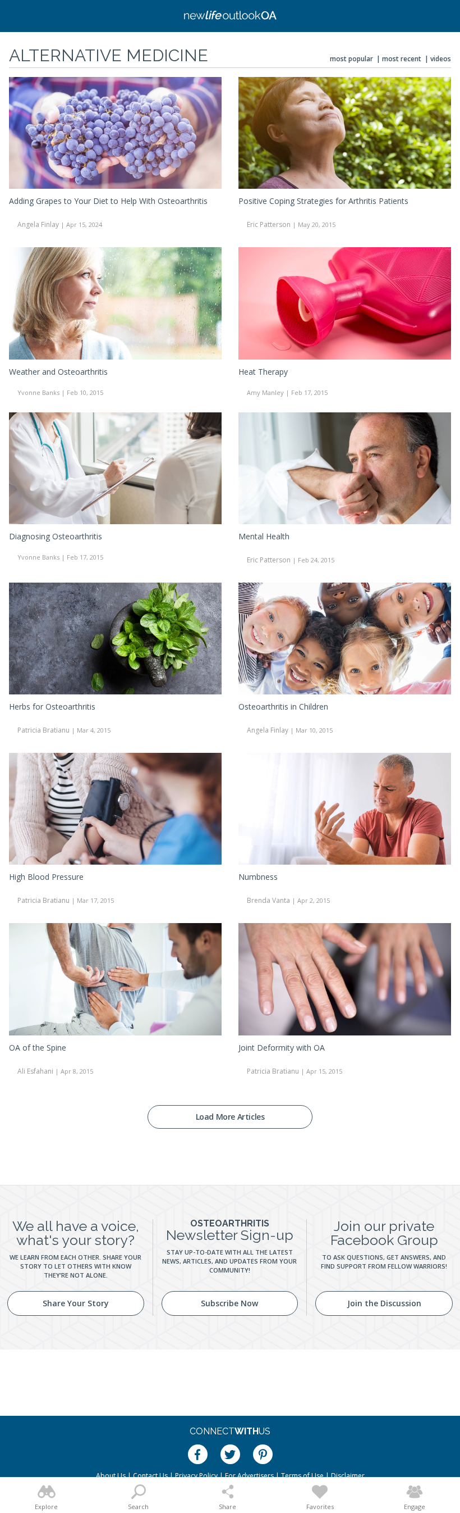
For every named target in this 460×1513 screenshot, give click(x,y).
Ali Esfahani (35, 1071)
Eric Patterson (269, 224)
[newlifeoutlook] (230, 16)
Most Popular (351, 58)
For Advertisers (249, 1475)
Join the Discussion (384, 1303)
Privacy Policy (196, 1475)
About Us (111, 1475)
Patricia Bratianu (43, 730)
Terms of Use (302, 1475)
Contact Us (150, 1475)
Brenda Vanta (268, 900)
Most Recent (401, 58)
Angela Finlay (38, 224)
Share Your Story (76, 1303)
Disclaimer (348, 1475)
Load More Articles (230, 1116)
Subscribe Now (229, 1303)
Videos (440, 58)
